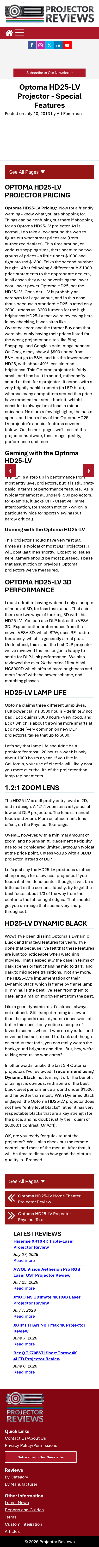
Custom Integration (23, 1524)
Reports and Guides (24, 1509)
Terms (10, 1517)
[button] (49, 73)
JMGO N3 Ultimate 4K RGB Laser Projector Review (46, 1300)
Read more (24, 1260)
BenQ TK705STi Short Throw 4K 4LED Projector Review (45, 1356)
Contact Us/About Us (25, 1438)
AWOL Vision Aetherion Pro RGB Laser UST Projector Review (46, 1272)
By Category (16, 1477)
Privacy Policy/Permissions (31, 1445)
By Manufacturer (21, 1484)
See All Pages (24, 172)
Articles (12, 1531)
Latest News (17, 1502)
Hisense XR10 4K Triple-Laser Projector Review (43, 1244)
